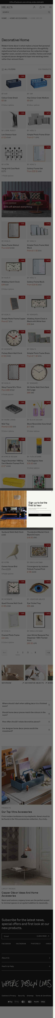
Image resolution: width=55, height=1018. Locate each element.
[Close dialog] (51, 491)
